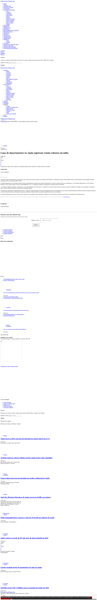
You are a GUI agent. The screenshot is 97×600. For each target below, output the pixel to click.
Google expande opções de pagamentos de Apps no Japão (21, 567)
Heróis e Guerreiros (10, 19)
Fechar (91, 597)
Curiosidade (9, 13)
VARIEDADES (7, 38)
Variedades (8, 289)
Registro (5, 4)
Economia (8, 72)
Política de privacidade (6, 598)
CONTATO (6, 43)
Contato (8, 106)
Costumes (8, 12)
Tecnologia (8, 326)
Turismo (8, 24)
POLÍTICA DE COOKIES (9, 47)
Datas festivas (9, 15)
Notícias (5, 121)
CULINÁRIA (6, 8)
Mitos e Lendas (9, 22)
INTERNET (6, 29)
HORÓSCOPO (7, 27)
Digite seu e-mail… (35, 220)
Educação (8, 17)
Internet (8, 78)
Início (2, 121)
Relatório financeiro (7, 233)
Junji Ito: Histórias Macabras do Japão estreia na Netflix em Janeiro (26, 497)
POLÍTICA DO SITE (8, 45)
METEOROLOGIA (8, 31)
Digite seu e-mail (4, 62)
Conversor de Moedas (11, 113)
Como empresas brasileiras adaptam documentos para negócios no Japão (15, 310)
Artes (7, 11)
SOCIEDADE (6, 35)
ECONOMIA (6, 25)
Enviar (2, 418)
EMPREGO (6, 39)
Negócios (8, 74)
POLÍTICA (6, 34)
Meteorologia (9, 83)
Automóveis (9, 81)
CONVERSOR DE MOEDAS (10, 48)
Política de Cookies (10, 110)
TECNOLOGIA (7, 36)
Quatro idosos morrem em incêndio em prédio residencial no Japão (25, 478)
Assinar (2, 65)
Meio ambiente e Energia (11, 79)
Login (4, 3)
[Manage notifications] (4, 596)
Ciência (8, 76)
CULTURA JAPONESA (9, 10)
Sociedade (8, 75)
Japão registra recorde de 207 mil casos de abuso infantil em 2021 (24, 538)
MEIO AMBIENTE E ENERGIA (11, 30)
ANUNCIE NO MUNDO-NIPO (10, 44)
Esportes (8, 80)
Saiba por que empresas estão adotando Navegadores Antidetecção (14, 329)
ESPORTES (6, 26)
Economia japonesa (7, 229)
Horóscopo (8, 99)
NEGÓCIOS (6, 33)
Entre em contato (7, 402)
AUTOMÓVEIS (7, 6)
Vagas (7, 40)
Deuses (8, 16)
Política (8, 71)
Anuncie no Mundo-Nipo (12, 107)
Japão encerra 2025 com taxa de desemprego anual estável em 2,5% (25, 439)
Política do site (9, 108)
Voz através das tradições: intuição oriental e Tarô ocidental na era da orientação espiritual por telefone (21, 292)
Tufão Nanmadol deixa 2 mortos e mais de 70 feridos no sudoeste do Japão (27, 518)
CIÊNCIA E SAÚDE (8, 7)
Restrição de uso (67, 196)
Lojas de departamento (8, 232)
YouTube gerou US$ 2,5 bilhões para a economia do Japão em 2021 (25, 588)
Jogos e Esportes (10, 21)
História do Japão (10, 20)
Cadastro (8, 42)
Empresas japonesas (7, 231)
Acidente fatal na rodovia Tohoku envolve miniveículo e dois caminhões (26, 458)
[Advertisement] (48, 133)
